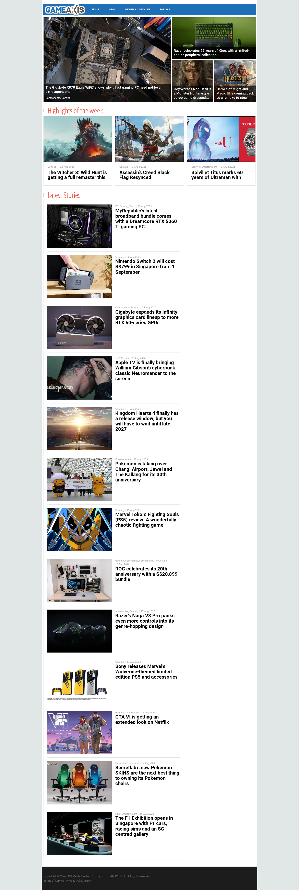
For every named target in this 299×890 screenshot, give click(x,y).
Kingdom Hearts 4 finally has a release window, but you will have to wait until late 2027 (147, 421)
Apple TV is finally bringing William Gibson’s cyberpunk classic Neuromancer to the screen (145, 370)
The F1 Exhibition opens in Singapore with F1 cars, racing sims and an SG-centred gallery (144, 826)
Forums (165, 9)
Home (95, 9)
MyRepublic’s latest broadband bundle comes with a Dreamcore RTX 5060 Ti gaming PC (146, 219)
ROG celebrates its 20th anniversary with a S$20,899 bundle (146, 574)
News (112, 9)
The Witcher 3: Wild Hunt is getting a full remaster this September (77, 177)
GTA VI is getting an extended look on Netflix (142, 719)
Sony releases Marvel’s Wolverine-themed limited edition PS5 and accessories (146, 672)
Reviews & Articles (137, 9)
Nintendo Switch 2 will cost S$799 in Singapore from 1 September (145, 266)
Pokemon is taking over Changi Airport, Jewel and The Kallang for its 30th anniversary (143, 472)
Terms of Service (54, 880)
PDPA (88, 880)
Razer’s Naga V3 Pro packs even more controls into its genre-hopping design (145, 621)
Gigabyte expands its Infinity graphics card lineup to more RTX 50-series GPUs (147, 317)
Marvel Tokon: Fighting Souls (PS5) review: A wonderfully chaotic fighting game (147, 520)
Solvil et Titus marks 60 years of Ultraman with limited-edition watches (217, 177)
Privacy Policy (74, 880)
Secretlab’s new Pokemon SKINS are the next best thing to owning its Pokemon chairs (147, 776)
